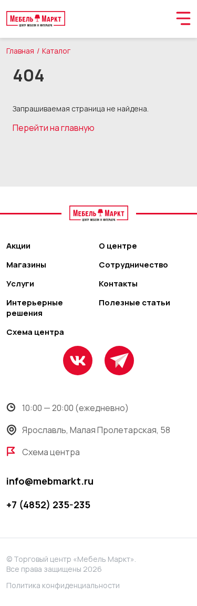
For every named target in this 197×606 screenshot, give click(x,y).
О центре (118, 246)
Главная (20, 51)
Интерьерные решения (34, 308)
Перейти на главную (54, 127)
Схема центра (35, 332)
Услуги (20, 284)
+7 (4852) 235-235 (48, 504)
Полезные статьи (134, 302)
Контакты (118, 284)
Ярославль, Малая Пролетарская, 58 (96, 430)
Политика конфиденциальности (63, 585)
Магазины (26, 265)
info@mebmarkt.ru (50, 481)
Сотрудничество (133, 265)
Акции (18, 246)
